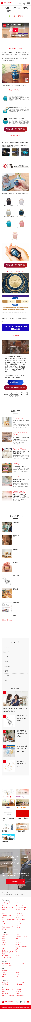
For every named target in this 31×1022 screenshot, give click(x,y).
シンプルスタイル (6, 963)
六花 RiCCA (4, 970)
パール (3, 923)
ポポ (3, 946)
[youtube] (28, 1001)
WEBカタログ (5, 984)
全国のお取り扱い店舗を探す (15, 129)
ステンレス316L (19, 904)
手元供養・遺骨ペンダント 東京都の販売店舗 (21, 452)
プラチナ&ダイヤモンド (7, 921)
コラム (3, 991)
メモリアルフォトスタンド (21, 946)
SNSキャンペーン (20, 995)
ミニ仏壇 (15, 549)
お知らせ (18, 993)
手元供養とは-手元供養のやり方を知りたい (22, 733)
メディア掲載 (16, 602)
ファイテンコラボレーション (8, 919)
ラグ (3, 976)
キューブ (17, 917)
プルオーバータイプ (20, 919)
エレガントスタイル (20, 963)
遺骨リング (16, 536)
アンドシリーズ (19, 906)
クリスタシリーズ (6, 902)
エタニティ (4, 909)
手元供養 (15, 589)
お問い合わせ (19, 984)
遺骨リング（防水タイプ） (7, 927)
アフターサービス (20, 982)
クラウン (18, 955)
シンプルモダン (5, 934)
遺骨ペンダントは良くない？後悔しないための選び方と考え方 (15, 710)
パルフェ (4, 940)
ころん (3, 950)
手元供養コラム (20, 831)
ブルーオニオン (5, 955)
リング (3, 925)
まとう (3, 948)
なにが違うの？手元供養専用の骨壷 (21, 421)
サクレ (17, 934)
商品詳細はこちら (15, 382)
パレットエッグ (19, 942)
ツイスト (4, 913)
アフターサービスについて (8, 819)
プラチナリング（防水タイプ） (8, 965)
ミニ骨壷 (15, 562)
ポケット (17, 952)
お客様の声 (16, 522)
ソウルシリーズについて (22, 819)
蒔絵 (17, 948)
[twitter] (17, 1001)
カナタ (3, 944)
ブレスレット (18, 923)
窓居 (17, 976)
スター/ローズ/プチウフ (7, 915)
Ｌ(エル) (3, 972)
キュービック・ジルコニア (21, 907)
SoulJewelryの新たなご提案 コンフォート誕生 (22, 748)
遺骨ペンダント (17, 575)
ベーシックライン (6, 904)
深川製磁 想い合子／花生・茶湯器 (8, 953)
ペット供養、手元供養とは (19, 466)
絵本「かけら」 (5, 831)
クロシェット (18, 927)
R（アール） (4, 974)
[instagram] (21, 1001)
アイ (16, 940)
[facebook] (24, 1001)
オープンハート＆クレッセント (22, 910)
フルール (4, 942)
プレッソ (17, 974)
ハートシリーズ (19, 913)
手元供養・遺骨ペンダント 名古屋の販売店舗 (21, 480)
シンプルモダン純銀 (6, 957)
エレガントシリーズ (20, 915)
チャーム (18, 921)
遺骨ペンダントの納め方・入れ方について (22, 718)
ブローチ (18, 925)
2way (17, 902)
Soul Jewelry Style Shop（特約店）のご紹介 (21, 438)
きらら (3, 936)
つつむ (17, 938)
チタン (3, 906)
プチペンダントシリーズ (7, 907)
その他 (14, 615)
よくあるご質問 (5, 982)
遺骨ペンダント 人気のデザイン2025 (22, 763)
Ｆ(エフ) (17, 972)
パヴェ (3, 917)
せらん (3, 938)
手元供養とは (19, 989)
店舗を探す (15, 881)
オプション (4, 929)
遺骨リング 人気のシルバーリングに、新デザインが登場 (21, 495)
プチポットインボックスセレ (22, 936)
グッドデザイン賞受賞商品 (8, 995)
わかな (17, 944)
